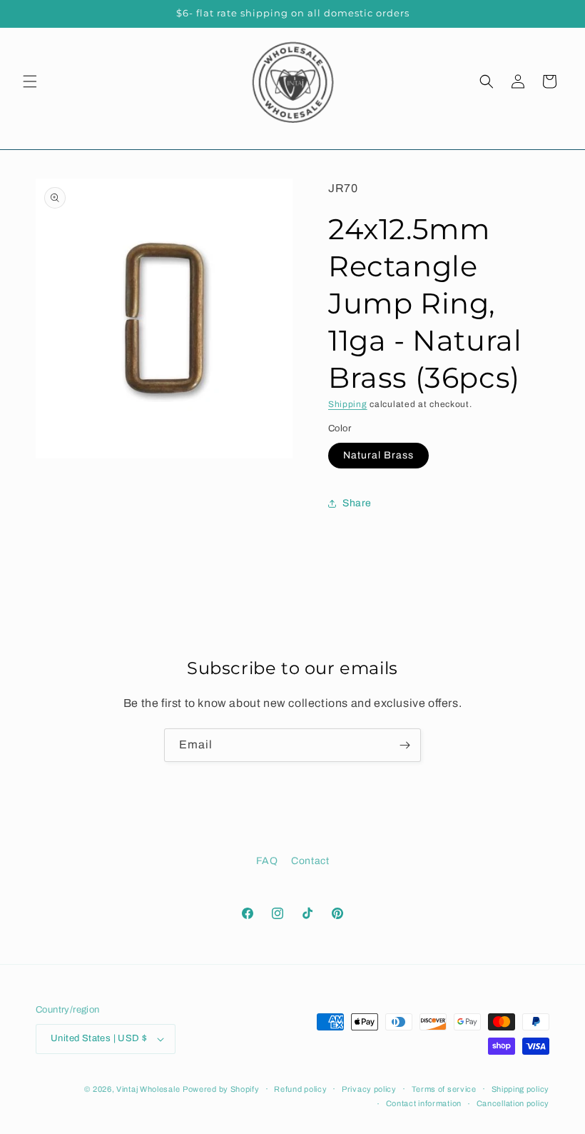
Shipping (347, 404)
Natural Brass (378, 455)
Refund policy (300, 1089)
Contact (310, 860)
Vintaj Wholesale (148, 1089)
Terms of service (444, 1089)
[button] (30, 81)
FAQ (267, 860)
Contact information (424, 1103)
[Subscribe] (404, 745)
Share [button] (357, 503)
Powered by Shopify (221, 1089)
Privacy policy (369, 1089)
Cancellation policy (513, 1103)
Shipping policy (521, 1089)
